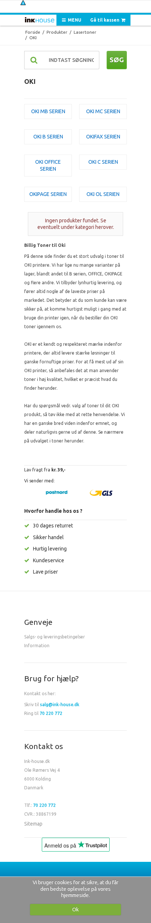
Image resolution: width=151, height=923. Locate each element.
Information (36, 645)
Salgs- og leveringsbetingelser (54, 636)
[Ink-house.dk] (39, 20)
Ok (75, 909)
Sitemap (33, 824)
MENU (74, 20)
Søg (117, 59)
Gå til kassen (105, 20)
